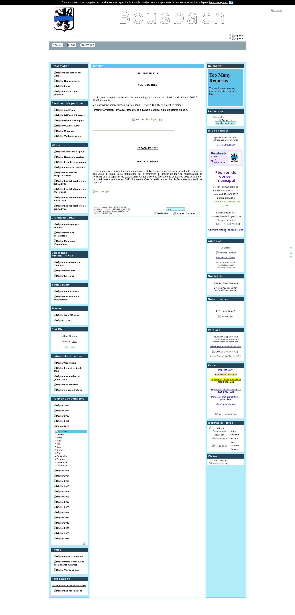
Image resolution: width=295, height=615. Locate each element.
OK (231, 2)
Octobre (61, 459)
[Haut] (291, 248)
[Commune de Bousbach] (63, 31)
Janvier (65, 431)
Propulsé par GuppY (129, 607)
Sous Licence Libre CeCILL (163, 607)
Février (60, 434)
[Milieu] (291, 253)
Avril (59, 441)
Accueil (68, 35)
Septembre (62, 456)
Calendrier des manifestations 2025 (69, 585)
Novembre (62, 462)
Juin (59, 447)
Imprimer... (191, 213)
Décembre (62, 465)
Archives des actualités (68, 398)
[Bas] (291, 257)
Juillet (60, 450)
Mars (59, 437)
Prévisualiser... (164, 213)
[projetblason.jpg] (226, 252)
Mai (59, 444)
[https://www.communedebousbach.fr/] (172, 31)
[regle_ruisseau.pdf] (225, 316)
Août (59, 453)
